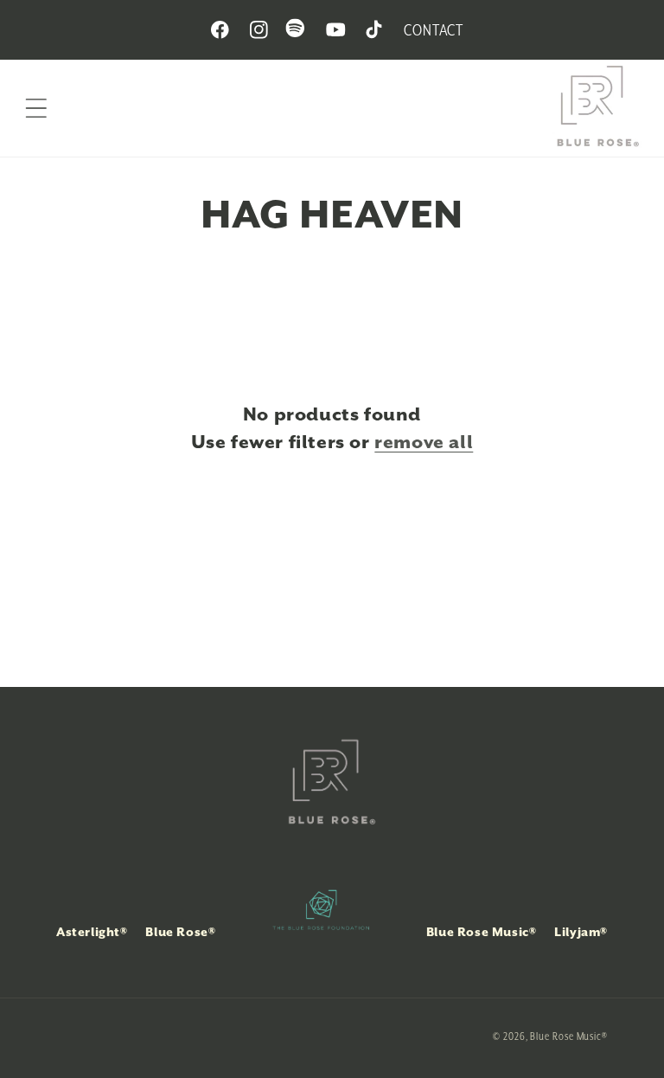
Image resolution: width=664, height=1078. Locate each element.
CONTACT (433, 30)
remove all (423, 442)
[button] (36, 108)
